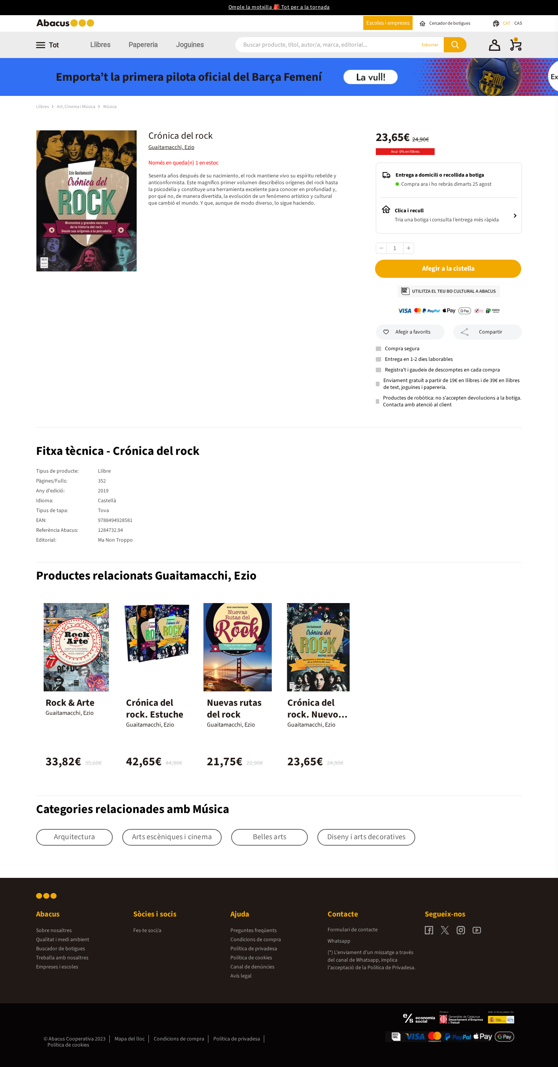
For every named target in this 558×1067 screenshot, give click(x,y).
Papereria (143, 45)
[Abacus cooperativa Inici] (67, 26)
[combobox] (316, 45)
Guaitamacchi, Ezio (171, 147)
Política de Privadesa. (391, 967)
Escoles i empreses (388, 23)
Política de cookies (251, 958)
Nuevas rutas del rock (234, 708)
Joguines (190, 45)
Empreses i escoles (57, 967)
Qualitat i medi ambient (62, 939)
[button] (495, 46)
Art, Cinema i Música (76, 106)
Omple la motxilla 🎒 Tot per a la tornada (279, 7)
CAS (518, 23)
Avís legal (241, 976)
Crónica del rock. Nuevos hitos (314, 714)
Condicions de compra (255, 939)
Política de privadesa (253, 949)
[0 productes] (516, 49)
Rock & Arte (70, 703)
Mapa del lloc (130, 1039)
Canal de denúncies (252, 967)
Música (110, 106)
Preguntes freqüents (253, 930)
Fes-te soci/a (147, 930)
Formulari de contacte (353, 930)
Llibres (100, 45)
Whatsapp (339, 941)
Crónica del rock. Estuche (154, 708)
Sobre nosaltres (54, 930)
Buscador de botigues (60, 949)
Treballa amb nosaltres (62, 958)
